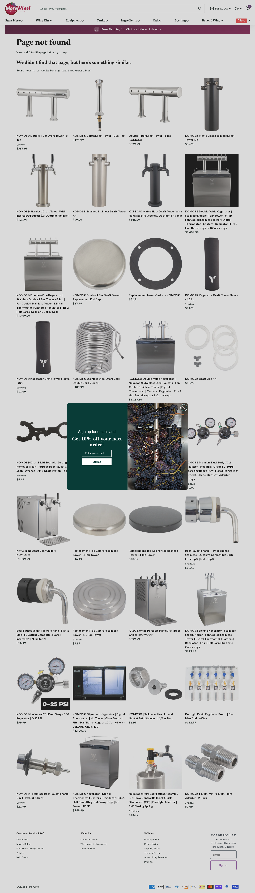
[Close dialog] (184, 408)
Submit (96, 461)
